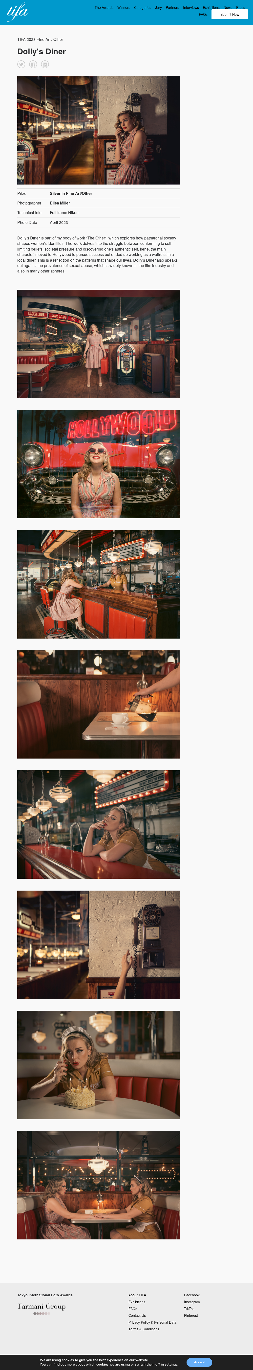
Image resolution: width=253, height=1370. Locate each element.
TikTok (189, 1308)
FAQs (203, 14)
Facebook (192, 1294)
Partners (172, 7)
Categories (142, 7)
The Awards (104, 7)
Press (240, 7)
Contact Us (137, 1315)
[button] (21, 64)
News (228, 7)
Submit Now (229, 14)
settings (171, 1364)
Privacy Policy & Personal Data (152, 1322)
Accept (199, 1362)
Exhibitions (211, 7)
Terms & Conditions (143, 1328)
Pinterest (191, 1315)
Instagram (192, 1301)
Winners (123, 7)
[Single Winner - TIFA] (17, 12)
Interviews (191, 7)
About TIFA (137, 1294)
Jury (158, 7)
